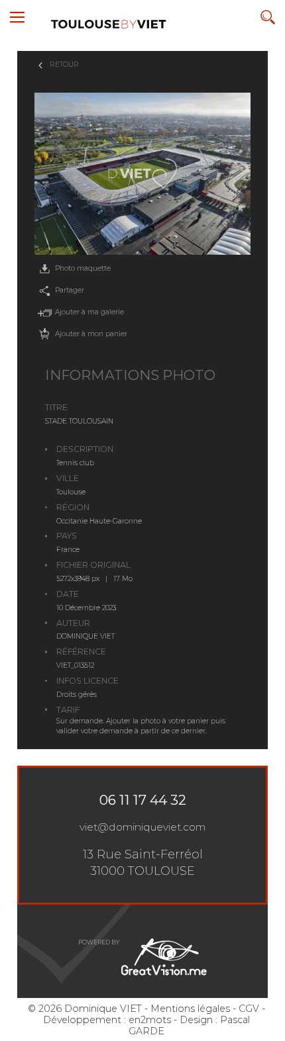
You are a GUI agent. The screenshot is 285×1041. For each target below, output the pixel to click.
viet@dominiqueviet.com (142, 827)
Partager (69, 290)
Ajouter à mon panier (91, 334)
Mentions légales (190, 1009)
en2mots (150, 1020)
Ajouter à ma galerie (89, 312)
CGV (249, 1009)
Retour (64, 64)
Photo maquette (83, 268)
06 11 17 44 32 (142, 800)
